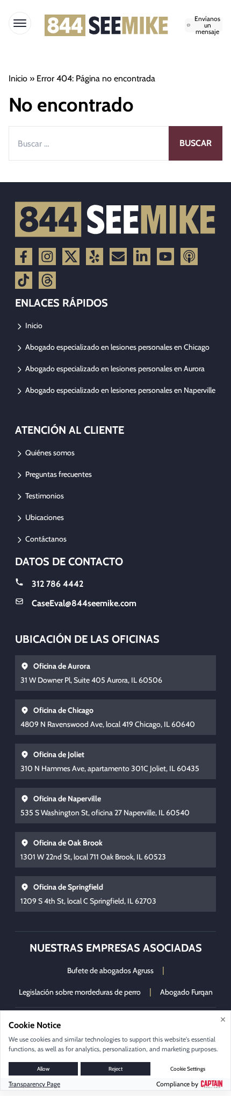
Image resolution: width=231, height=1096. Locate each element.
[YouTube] (165, 256)
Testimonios (44, 496)
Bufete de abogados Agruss (110, 970)
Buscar (195, 143)
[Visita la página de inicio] (107, 25)
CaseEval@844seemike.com (84, 603)
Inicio (18, 78)
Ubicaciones (44, 517)
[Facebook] (23, 256)
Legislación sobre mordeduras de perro (80, 992)
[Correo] (118, 256)
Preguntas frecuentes (58, 474)
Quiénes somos (49, 452)
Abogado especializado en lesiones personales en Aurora (114, 368)
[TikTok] (23, 280)
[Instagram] (47, 256)
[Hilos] (47, 280)
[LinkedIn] (141, 256)
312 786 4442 (57, 584)
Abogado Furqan (186, 992)
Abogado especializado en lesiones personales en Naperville (119, 390)
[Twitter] (71, 256)
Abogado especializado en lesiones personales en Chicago (117, 347)
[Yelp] (94, 256)
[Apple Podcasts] (189, 256)
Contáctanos (45, 539)
